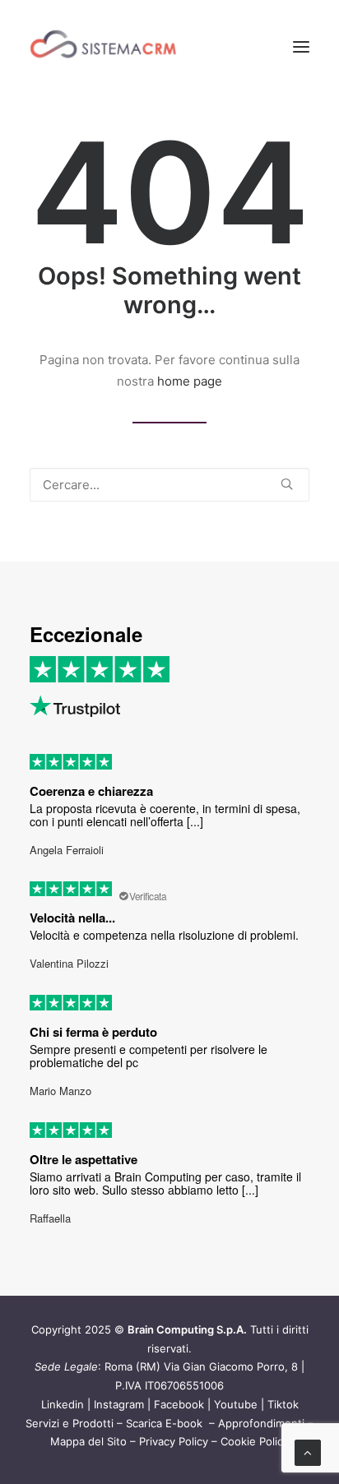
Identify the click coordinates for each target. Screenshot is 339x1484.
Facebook (179, 1404)
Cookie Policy (255, 1441)
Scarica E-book (166, 1423)
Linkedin (62, 1404)
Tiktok (283, 1404)
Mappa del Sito (88, 1441)
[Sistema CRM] (104, 47)
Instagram (119, 1404)
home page (189, 381)
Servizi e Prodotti (70, 1423)
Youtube (236, 1404)
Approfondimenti (261, 1423)
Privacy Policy (173, 1441)
